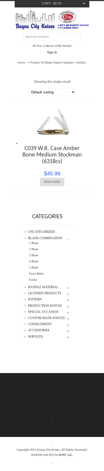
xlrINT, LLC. (66, 455)
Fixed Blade (36, 273)
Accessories (39, 330)
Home (21, 62)
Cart (46, 3)
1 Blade (33, 243)
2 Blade (33, 249)
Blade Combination (45, 238)
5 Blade (33, 267)
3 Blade (33, 255)
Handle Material (43, 287)
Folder (33, 279)
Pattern (35, 299)
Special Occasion (43, 312)
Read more (52, 182)
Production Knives (45, 306)
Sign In (52, 52)
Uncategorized (41, 232)
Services (35, 336)
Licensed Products (44, 293)
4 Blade (33, 261)
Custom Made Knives (46, 318)
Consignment (40, 324)
